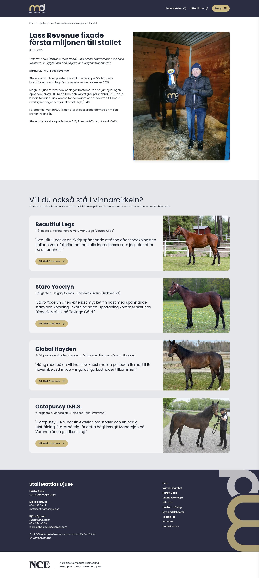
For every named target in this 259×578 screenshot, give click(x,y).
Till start (167, 502)
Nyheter (42, 23)
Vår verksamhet (172, 488)
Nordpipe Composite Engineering (79, 563)
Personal (167, 521)
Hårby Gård (169, 493)
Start (31, 23)
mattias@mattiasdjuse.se (44, 509)
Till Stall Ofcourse (49, 261)
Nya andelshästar (173, 512)
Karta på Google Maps (42, 494)
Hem (165, 483)
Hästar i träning (172, 507)
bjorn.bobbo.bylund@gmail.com (48, 527)
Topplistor (168, 517)
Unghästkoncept (172, 497)
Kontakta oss (170, 526)
